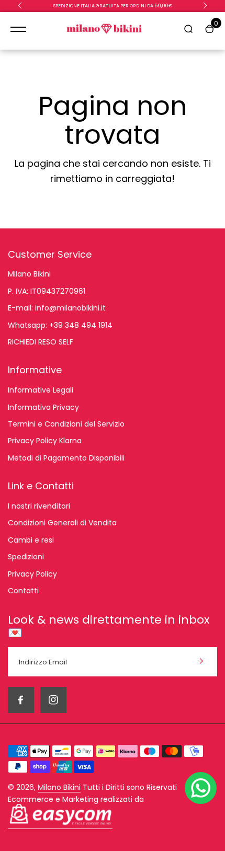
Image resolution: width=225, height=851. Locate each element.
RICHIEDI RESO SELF (40, 342)
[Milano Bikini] (104, 29)
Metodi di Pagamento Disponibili (66, 458)
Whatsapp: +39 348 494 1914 (60, 325)
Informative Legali (40, 390)
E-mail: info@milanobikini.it (57, 308)
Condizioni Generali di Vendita (62, 523)
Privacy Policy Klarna (45, 440)
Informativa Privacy (43, 407)
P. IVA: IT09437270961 (46, 291)
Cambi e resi (31, 540)
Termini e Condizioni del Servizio (66, 424)
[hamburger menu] (18, 29)
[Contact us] (201, 788)
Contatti (23, 590)
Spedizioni (26, 556)
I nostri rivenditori (39, 506)
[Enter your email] (200, 662)
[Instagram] (53, 700)
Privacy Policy (32, 574)
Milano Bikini (29, 274)
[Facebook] (21, 700)
